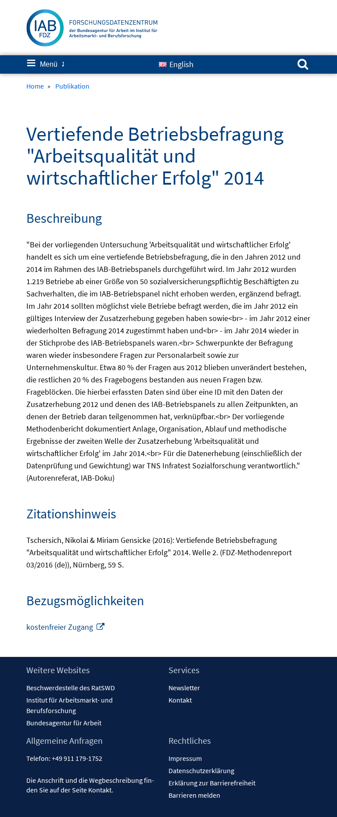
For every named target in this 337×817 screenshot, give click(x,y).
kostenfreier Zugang (65, 627)
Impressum (185, 758)
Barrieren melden (194, 795)
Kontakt (180, 700)
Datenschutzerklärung (201, 770)
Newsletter (184, 687)
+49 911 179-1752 (77, 758)
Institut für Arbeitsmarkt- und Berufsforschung (69, 705)
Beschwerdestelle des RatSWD (70, 687)
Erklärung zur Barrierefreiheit (211, 782)
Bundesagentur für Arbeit (63, 722)
